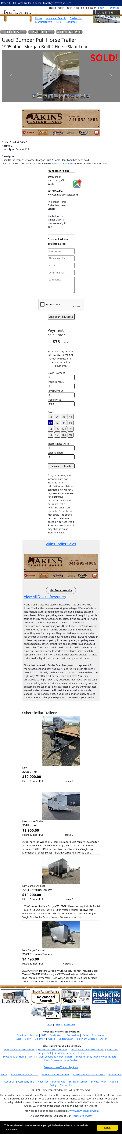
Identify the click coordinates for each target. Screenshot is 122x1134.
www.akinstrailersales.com (63, 194)
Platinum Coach (86, 1038)
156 (51, 435)
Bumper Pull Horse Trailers (19, 1049)
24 (57, 416)
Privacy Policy (98, 1081)
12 (50, 416)
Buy (49, 1024)
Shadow (21, 1035)
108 (51, 428)
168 (57, 435)
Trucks (81, 1053)
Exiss (85, 1035)
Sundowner (98, 1035)
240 (70, 435)
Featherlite (72, 1035)
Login (101, 7)
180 (64, 435)
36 (63, 416)
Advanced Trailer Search (24, 1074)
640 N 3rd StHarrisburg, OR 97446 (56, 180)
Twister (102, 1038)
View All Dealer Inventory (45, 596)
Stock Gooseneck (64, 1053)
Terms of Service (78, 1081)
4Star (18, 1038)
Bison (28, 1038)
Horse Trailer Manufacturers (89, 1074)
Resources (71, 22)
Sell (58, 1024)
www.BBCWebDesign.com (84, 1110)
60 (50, 422)
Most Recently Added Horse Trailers (96, 1056)
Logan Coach (66, 1038)
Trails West (56, 1035)
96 (70, 422)
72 (57, 422)
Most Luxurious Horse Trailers (55, 1056)
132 (64, 428)
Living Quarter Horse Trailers (87, 1049)
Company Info (26, 1081)
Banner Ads (115, 1074)
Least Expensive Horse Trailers (61, 1060)
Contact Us (66, 1085)
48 (70, 416)
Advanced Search (56, 18)
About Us (9, 1081)
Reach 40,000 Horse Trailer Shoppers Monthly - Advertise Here (36, 3)
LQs (58, 22)
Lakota (34, 1035)
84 (63, 422)
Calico (51, 1038)
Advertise (69, 1024)
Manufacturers (43, 22)
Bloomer (40, 1038)
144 (70, 428)
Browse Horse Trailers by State (61, 1067)
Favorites (114, 7)
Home (38, 18)
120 (57, 428)
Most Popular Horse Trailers (19, 1056)
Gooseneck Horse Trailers (52, 1049)
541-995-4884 (55, 191)
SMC (43, 1035)
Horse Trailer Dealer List (55, 1074)
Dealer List (76, 18)
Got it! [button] (107, 1127)
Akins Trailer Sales (64, 163)
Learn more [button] (11, 1129)
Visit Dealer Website (61, 590)
